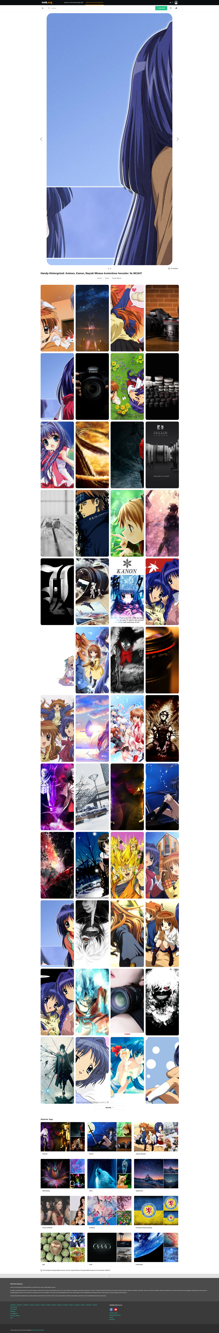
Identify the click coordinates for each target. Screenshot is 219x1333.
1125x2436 (76, 1305)
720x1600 (43, 1305)
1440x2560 (65, 1305)
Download (161, 8)
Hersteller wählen (114, 1313)
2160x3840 (88, 1305)
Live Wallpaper (13, 1313)
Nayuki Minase (116, 278)
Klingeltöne (13, 1311)
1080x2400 (19, 1305)
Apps (11, 1317)
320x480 (54, 1305)
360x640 (71, 1305)
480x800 (48, 1305)
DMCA (42, 1330)
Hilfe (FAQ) (112, 1319)
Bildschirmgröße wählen (115, 1315)
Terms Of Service (36, 1330)
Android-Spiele (13, 1307)
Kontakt (111, 1317)
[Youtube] (116, 1310)
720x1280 (32, 1305)
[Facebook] (112, 1310)
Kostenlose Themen (15, 1315)
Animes (99, 278)
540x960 (83, 1305)
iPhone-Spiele (13, 1309)
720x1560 (59, 1305)
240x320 (37, 1305)
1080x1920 (13, 1305)
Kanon (107, 278)
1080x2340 (25, 1305)
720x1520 (94, 1305)
